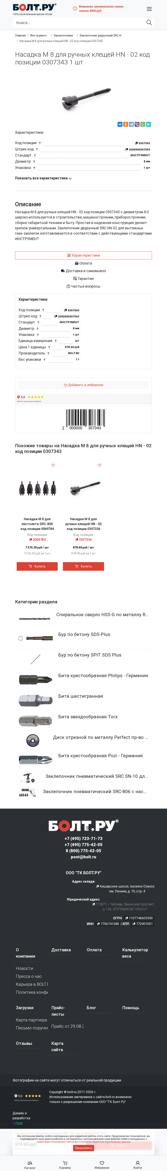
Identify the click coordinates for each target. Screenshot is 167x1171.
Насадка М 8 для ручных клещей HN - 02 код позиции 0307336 (83, 524)
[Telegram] (131, 125)
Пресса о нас (29, 976)
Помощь (130, 1007)
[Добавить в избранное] (53, 465)
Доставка (61, 949)
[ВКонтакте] (120, 125)
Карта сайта (57, 1046)
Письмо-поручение (32, 1027)
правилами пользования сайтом (56, 1141)
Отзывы (24, 1043)
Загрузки (25, 1007)
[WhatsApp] (142, 125)
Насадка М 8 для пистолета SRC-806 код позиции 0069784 (37, 524)
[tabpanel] (83, 333)
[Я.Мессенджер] (148, 125)
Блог (91, 1007)
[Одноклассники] (125, 125)
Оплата (94, 949)
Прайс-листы (58, 1010)
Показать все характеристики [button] (41, 178)
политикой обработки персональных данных (105, 1141)
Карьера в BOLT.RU (32, 984)
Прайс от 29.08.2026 (67, 1026)
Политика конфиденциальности (32, 992)
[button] (149, 9)
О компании (25, 953)
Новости (24, 968)
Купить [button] (40, 566)
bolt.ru (18, 1123)
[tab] (83, 255)
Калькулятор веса (135, 953)
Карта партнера (31, 1020)
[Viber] (137, 125)
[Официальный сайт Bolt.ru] (35, 7)
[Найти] (149, 23)
